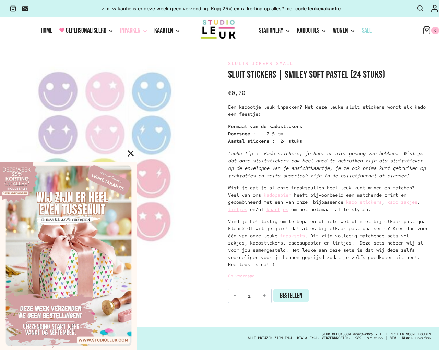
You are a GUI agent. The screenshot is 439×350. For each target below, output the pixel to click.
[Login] (434, 8)
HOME (46, 30)
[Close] (130, 153)
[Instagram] (13, 8)
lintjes (237, 209)
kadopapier (277, 195)
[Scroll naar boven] (420, 338)
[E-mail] (25, 8)
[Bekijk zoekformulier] (420, 8)
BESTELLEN (291, 295)
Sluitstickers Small (260, 63)
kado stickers (364, 202)
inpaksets (292, 236)
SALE (367, 30)
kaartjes (277, 209)
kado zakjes (402, 202)
